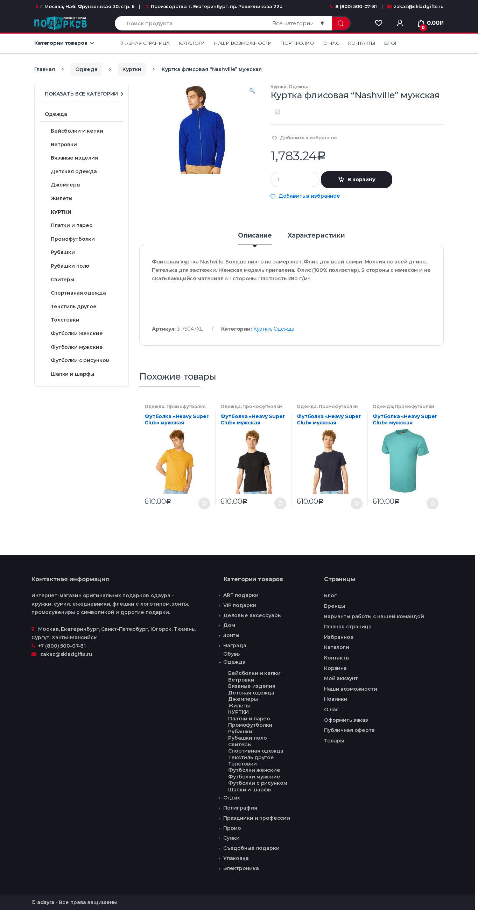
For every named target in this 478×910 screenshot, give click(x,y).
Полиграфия (240, 808)
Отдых (231, 798)
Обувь (231, 654)
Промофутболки (186, 406)
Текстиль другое (74, 306)
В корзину (361, 179)
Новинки (335, 699)
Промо (232, 828)
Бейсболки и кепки (77, 131)
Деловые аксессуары (252, 615)
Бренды (334, 606)
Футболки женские (77, 333)
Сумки (231, 838)
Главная (44, 69)
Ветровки (64, 144)
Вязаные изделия (74, 158)
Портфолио (297, 43)
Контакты (361, 43)
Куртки (131, 69)
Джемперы (65, 185)
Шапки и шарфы (72, 374)
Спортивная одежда (78, 293)
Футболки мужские (77, 347)
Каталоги (192, 43)
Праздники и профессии (256, 818)
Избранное (339, 637)
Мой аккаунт (341, 678)
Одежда (86, 69)
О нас (331, 43)
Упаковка (236, 858)
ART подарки (240, 595)
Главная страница (144, 43)
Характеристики (316, 235)
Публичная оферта (349, 730)
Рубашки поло (70, 266)
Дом (229, 625)
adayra (45, 902)
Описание (255, 235)
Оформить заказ (346, 720)
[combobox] (189, 23)
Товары (334, 741)
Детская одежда (74, 171)
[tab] (255, 238)
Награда (234, 645)
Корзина (335, 668)
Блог (390, 43)
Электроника (241, 868)
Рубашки (63, 252)
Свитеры (62, 279)
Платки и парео (72, 225)
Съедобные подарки (251, 848)
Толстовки (65, 320)
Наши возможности (243, 43)
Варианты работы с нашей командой (374, 616)
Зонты (231, 635)
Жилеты (61, 198)
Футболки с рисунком (80, 360)
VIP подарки (239, 605)
